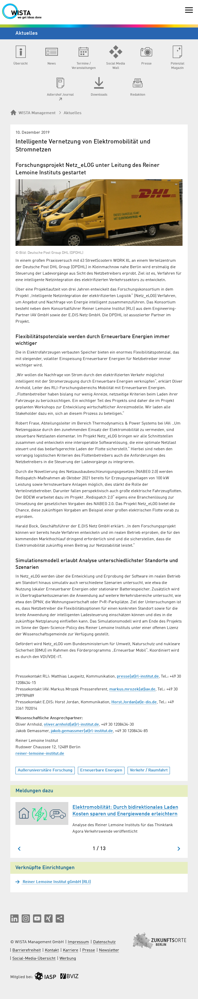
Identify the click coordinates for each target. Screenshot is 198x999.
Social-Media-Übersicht (33, 959)
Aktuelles (72, 113)
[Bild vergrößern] (99, 212)
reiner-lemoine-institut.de (39, 754)
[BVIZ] (69, 977)
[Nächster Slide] (179, 849)
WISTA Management (37, 113)
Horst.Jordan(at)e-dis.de (134, 702)
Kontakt (52, 950)
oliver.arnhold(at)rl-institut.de (71, 725)
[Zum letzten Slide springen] (19, 849)
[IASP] (45, 977)
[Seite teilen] (59, 918)
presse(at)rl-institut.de (138, 676)
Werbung (68, 959)
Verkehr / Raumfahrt (149, 770)
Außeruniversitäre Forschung (45, 770)
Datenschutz (104, 942)
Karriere (70, 950)
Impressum (78, 942)
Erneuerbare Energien (101, 770)
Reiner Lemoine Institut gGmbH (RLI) (56, 882)
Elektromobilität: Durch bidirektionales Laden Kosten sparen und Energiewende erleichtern (125, 811)
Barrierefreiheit (26, 950)
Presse (88, 950)
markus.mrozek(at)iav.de (132, 689)
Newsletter (109, 950)
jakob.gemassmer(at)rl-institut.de (82, 731)
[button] (14, 918)
